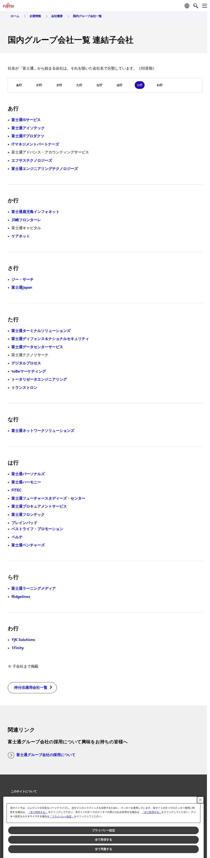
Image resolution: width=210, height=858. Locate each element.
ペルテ (17, 537)
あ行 (19, 85)
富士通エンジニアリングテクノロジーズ (44, 169)
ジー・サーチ (22, 279)
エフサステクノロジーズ (31, 160)
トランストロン (24, 388)
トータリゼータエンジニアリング (39, 379)
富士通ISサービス (26, 120)
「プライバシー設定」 (61, 816)
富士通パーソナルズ (28, 474)
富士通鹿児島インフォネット (35, 212)
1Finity (17, 648)
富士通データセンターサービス (37, 347)
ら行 (140, 85)
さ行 (59, 85)
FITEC (16, 490)
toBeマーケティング (28, 371)
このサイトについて (24, 791)
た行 (79, 85)
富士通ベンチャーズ (28, 545)
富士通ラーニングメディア (33, 588)
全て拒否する (103, 839)
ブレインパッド (24, 523)
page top (198, 788)
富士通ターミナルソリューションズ (41, 331)
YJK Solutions (23, 640)
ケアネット (20, 236)
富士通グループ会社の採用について (45, 755)
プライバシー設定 (103, 830)
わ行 (160, 85)
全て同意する (103, 849)
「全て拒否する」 (151, 812)
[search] (195, 5)
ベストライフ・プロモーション (37, 529)
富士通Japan (21, 287)
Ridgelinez (20, 597)
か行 (39, 85)
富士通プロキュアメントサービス (39, 506)
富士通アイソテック (28, 128)
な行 (99, 85)
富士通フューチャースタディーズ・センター (48, 498)
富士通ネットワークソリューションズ (42, 431)
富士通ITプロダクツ (27, 136)
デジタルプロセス (26, 363)
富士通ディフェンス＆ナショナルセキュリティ (50, 339)
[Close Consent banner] (200, 800)
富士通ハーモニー (26, 482)
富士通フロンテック (28, 515)
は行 (119, 85)
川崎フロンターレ (26, 220)
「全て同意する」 (38, 812)
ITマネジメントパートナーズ (35, 144)
